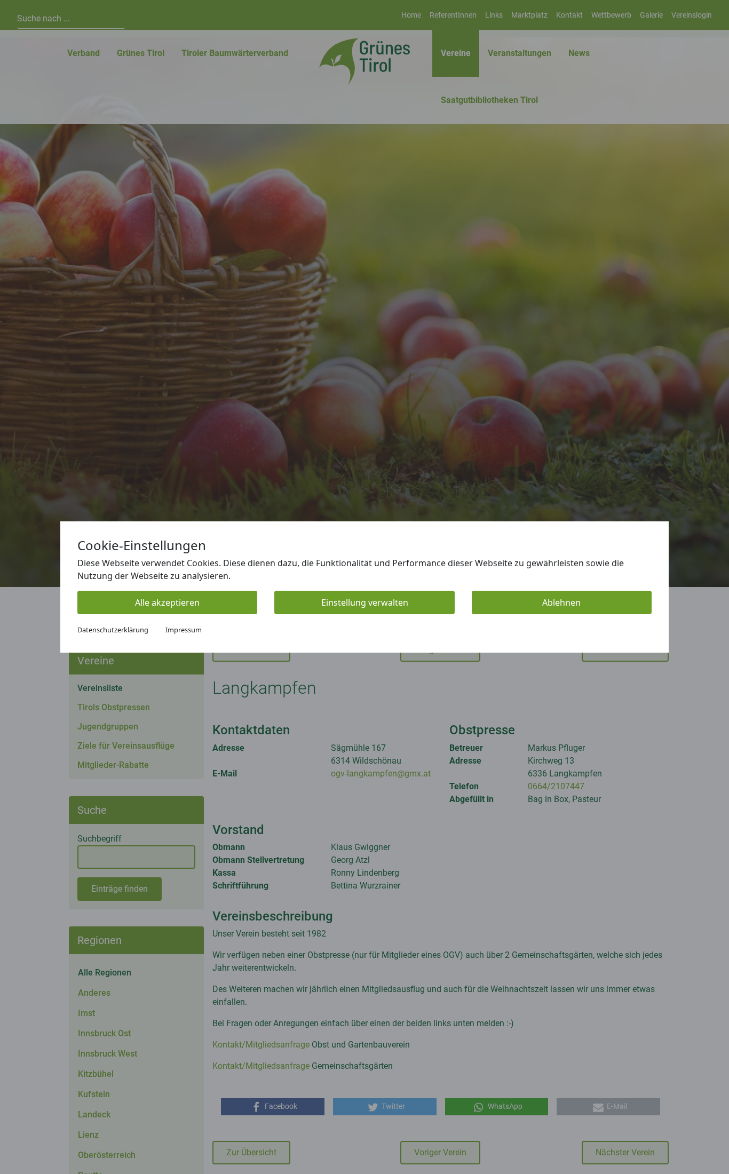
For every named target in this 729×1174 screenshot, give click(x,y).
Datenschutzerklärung (112, 629)
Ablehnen (561, 602)
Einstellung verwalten (364, 602)
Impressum (183, 629)
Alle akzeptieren (167, 602)
